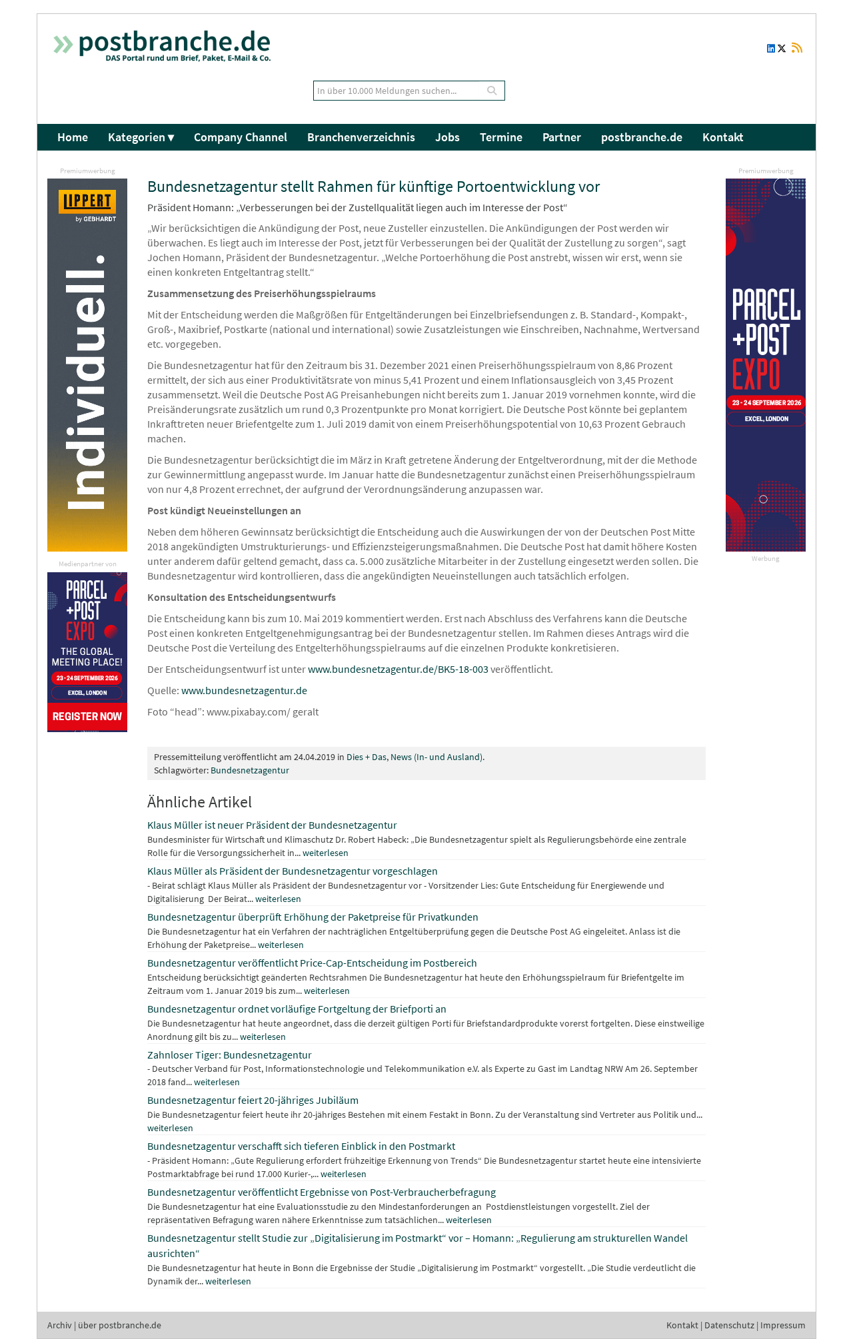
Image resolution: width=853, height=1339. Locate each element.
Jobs (447, 137)
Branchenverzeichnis (361, 137)
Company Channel (240, 137)
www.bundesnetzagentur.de (244, 690)
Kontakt (723, 137)
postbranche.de (641, 137)
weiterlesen (326, 853)
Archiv (59, 1325)
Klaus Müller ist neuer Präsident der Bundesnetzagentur (272, 824)
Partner (561, 137)
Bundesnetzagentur (250, 770)
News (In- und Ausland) (436, 757)
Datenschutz (729, 1325)
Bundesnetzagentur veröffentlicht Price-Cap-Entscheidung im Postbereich (312, 962)
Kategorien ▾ (141, 137)
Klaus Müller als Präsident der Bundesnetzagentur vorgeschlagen (292, 870)
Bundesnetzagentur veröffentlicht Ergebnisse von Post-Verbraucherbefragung (321, 1191)
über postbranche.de (119, 1325)
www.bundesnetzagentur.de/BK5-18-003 (398, 668)
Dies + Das (367, 757)
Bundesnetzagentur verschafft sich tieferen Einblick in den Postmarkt (301, 1145)
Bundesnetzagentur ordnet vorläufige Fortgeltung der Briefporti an (296, 1008)
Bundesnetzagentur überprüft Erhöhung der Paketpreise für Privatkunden (312, 916)
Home (72, 137)
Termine (501, 137)
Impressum (783, 1325)
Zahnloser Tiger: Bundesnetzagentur (229, 1054)
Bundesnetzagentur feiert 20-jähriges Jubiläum (253, 1100)
